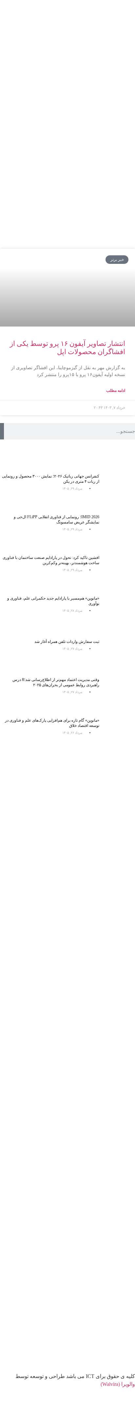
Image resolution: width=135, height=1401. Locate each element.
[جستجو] (2, 431)
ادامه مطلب (115, 390)
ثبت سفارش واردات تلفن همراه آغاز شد (66, 641)
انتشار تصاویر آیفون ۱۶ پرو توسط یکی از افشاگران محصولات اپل (67, 348)
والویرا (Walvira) (118, 1384)
